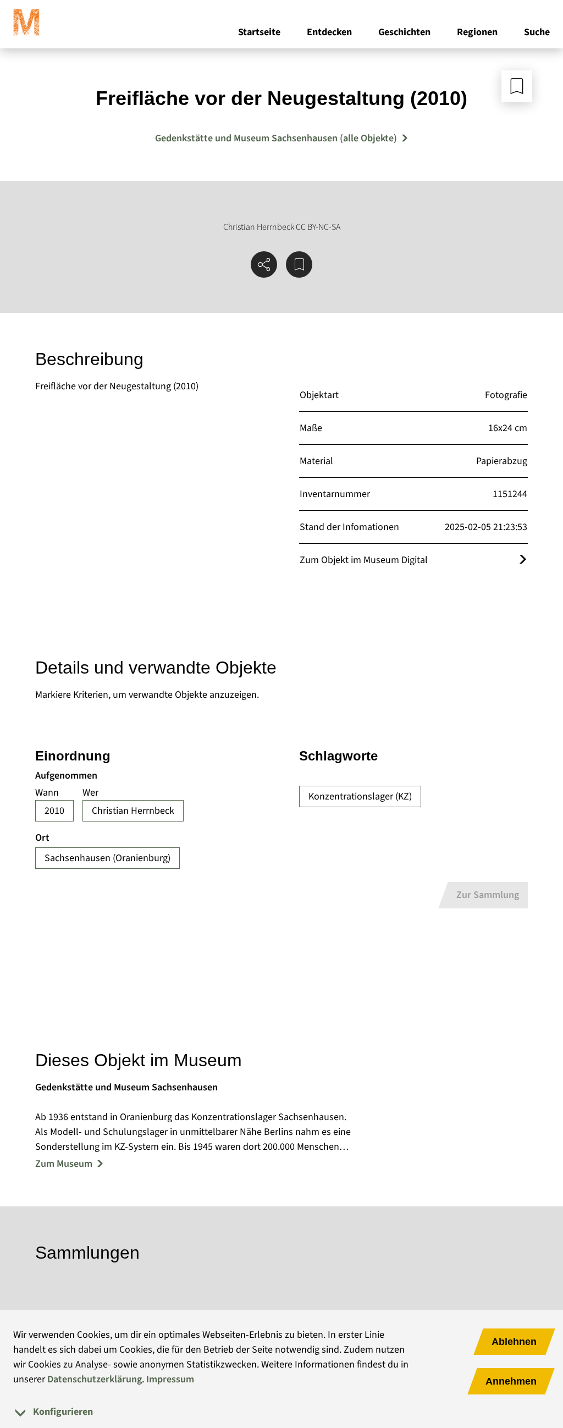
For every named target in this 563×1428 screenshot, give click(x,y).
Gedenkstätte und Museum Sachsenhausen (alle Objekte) (276, 138)
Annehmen (511, 1381)
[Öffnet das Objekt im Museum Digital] (522, 560)
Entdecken (329, 32)
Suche (537, 32)
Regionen (477, 32)
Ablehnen (514, 1341)
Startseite (259, 32)
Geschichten (404, 32)
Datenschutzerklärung (94, 1379)
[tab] (281, 1412)
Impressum (170, 1379)
